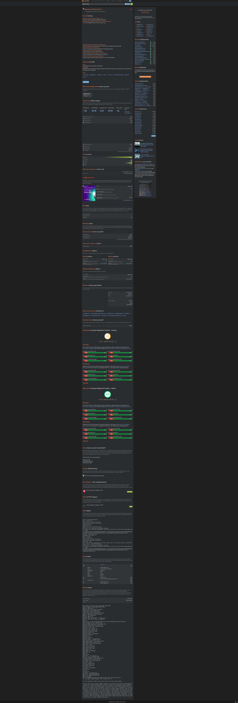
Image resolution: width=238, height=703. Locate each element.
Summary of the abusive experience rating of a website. (94, 271)
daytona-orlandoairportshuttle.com (143, 59)
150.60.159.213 (138, 122)
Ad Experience (90, 251)
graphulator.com (110, 313)
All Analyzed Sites (112, 701)
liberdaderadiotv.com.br (140, 48)
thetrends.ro (138, 45)
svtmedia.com (127, 313)
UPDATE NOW (145, 12)
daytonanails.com (139, 46)
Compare (128, 4)
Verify (90, 497)
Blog (118, 701)
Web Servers (87, 93)
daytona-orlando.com (140, 42)
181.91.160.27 (138, 117)
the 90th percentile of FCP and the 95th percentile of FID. (118, 348)
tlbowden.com (105, 315)
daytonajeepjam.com (139, 56)
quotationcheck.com (96, 315)
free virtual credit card (118, 74)
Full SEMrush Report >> (127, 200)
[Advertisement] (107, 34)
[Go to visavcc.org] (101, 9)
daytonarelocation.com (140, 50)
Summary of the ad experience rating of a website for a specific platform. (98, 253)
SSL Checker (94, 482)
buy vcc (84, 77)
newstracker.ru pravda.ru (141, 102)
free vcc (110, 74)
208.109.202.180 (138, 125)
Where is (92, 285)
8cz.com (124, 315)
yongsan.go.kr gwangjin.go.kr (142, 88)
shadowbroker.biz (119, 313)
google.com (139, 24)
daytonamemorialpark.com (141, 54)
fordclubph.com (86, 313)
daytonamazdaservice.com (141, 57)
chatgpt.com (140, 32)
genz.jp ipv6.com (139, 99)
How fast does (93, 320)
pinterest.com (140, 36)
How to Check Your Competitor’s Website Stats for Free (147, 156)
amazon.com (150, 27)
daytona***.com (138, 62)
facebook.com (140, 26)
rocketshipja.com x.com (141, 91)
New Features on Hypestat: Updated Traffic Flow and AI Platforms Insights (146, 150)
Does (94, 448)
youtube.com (150, 24)
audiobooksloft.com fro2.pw (142, 104)
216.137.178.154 (138, 124)
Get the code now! (145, 182)
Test (131, 506)
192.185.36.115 (105, 54)
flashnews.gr (138, 64)
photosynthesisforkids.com (115, 315)
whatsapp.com (150, 36)
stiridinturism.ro (138, 53)
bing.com (139, 31)
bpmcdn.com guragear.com (141, 93)
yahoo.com (149, 32)
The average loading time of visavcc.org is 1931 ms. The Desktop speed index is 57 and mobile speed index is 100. (107, 322)
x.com (138, 27)
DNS (87, 556)
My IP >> (153, 135)
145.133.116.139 (138, 121)
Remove (139, 171)
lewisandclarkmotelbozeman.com (98, 313)
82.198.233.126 (138, 127)
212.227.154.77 (138, 116)
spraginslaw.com (86, 315)
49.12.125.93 (137, 130)
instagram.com (150, 26)
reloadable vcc (93, 74)
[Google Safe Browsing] (83, 476)
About (124, 701)
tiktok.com (139, 29)
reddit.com (149, 29)
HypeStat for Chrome (146, 76)
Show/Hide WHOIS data (142, 168)
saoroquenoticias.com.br (140, 43)
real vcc (105, 74)
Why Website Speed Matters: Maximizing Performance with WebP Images (146, 145)
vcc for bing (85, 74)
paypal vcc (126, 74)
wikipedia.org (140, 34)
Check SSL (129, 491)
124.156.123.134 (138, 113)
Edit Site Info (86, 82)
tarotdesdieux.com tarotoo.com (143, 87)
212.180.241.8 (138, 114)
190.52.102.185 (138, 133)
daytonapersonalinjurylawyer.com (142, 51)
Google (90, 468)
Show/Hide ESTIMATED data (143, 164)
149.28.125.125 (138, 119)
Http (87, 511)
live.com (149, 34)
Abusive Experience (91, 269)
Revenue (88, 223)
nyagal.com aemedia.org (141, 101)
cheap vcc (99, 74)
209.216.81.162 (138, 131)
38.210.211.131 (138, 111)
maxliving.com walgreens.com (142, 90)
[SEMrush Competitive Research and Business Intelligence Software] (88, 177)
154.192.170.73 (138, 128)
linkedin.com (150, 31)
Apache (86, 95)
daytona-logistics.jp (139, 60)
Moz (86, 206)
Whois (87, 587)
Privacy (120, 701)
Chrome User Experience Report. (90, 348)
